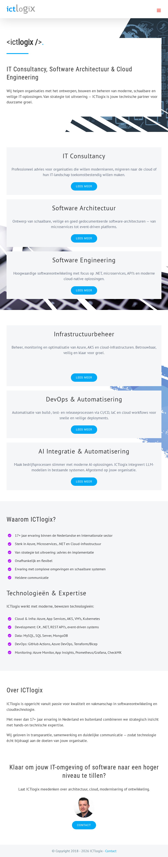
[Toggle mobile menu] (159, 10)
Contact (110, 851)
